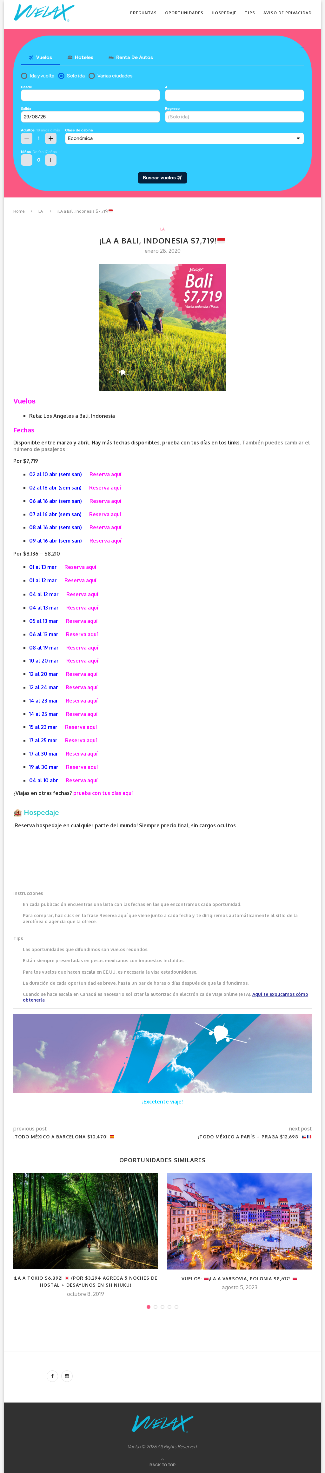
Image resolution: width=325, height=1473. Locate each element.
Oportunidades (184, 12)
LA (40, 211)
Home (19, 211)
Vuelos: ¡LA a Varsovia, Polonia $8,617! (237, 1278)
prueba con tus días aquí (103, 793)
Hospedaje (224, 12)
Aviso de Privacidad (287, 12)
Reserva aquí (105, 474)
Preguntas (143, 12)
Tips (250, 12)
